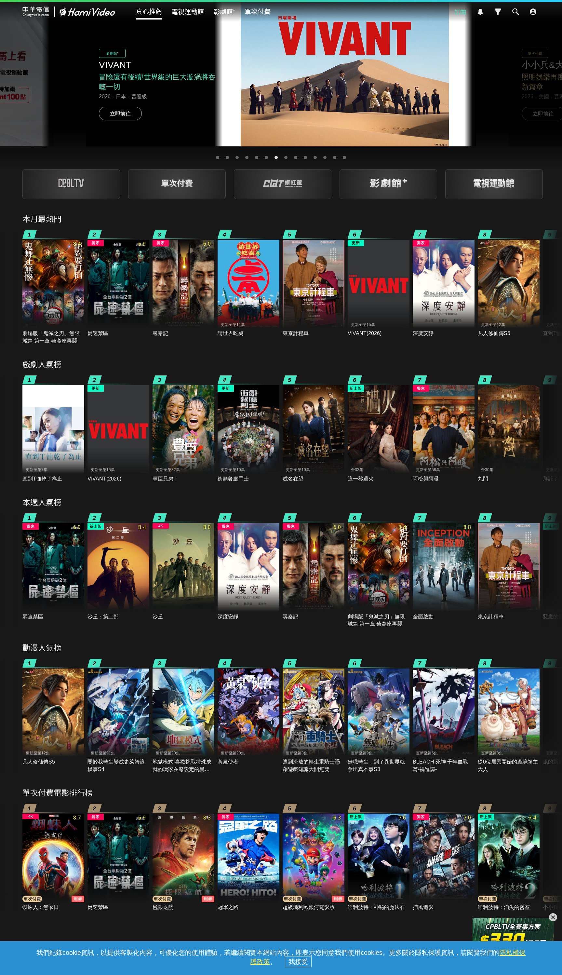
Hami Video (68, 11)
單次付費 (258, 11)
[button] (217, 157)
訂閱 (460, 11)
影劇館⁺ (224, 11)
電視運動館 (187, 11)
